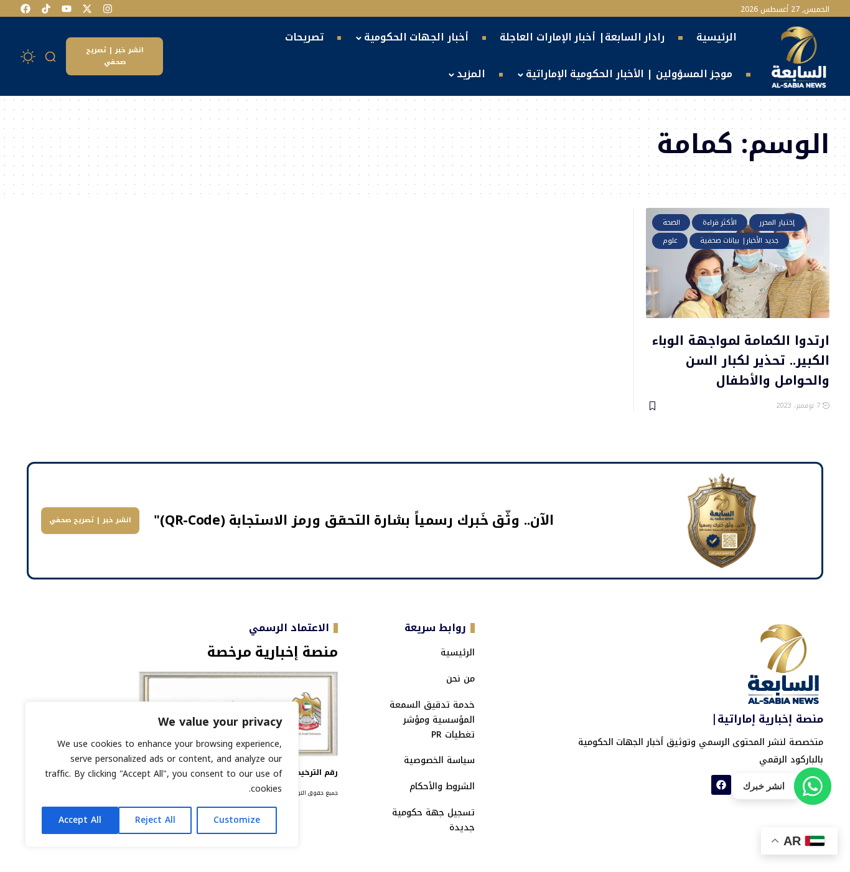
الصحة (671, 222)
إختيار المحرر (777, 222)
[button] (51, 57)
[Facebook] (25, 9)
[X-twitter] (87, 9)
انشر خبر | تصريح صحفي (115, 56)
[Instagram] (108, 9)
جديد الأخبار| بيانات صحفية (739, 240)
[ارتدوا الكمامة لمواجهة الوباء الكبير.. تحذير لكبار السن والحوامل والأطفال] (737, 263)
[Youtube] (67, 9)
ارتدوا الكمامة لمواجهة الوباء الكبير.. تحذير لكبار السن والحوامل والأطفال (740, 359)
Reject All (155, 820)
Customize (236, 820)
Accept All (79, 820)
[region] (162, 774)
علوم (670, 240)
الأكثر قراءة (720, 222)
